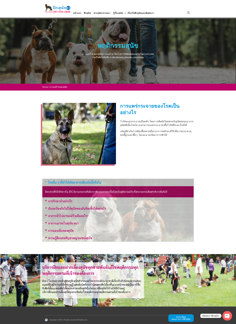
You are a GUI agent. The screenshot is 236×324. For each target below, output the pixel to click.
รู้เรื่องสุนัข (118, 12)
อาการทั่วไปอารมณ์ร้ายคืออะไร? (68, 216)
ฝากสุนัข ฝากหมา (102, 12)
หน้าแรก (77, 12)
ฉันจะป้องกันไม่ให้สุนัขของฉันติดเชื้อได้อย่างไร (77, 208)
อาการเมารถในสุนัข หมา (63, 223)
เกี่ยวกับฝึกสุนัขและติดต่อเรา (140, 12)
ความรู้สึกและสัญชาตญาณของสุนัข (70, 238)
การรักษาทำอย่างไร (60, 201)
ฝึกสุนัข (87, 12)
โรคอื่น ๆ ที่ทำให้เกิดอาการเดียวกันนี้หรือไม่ (74, 182)
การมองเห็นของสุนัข (61, 230)
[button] (118, 182)
